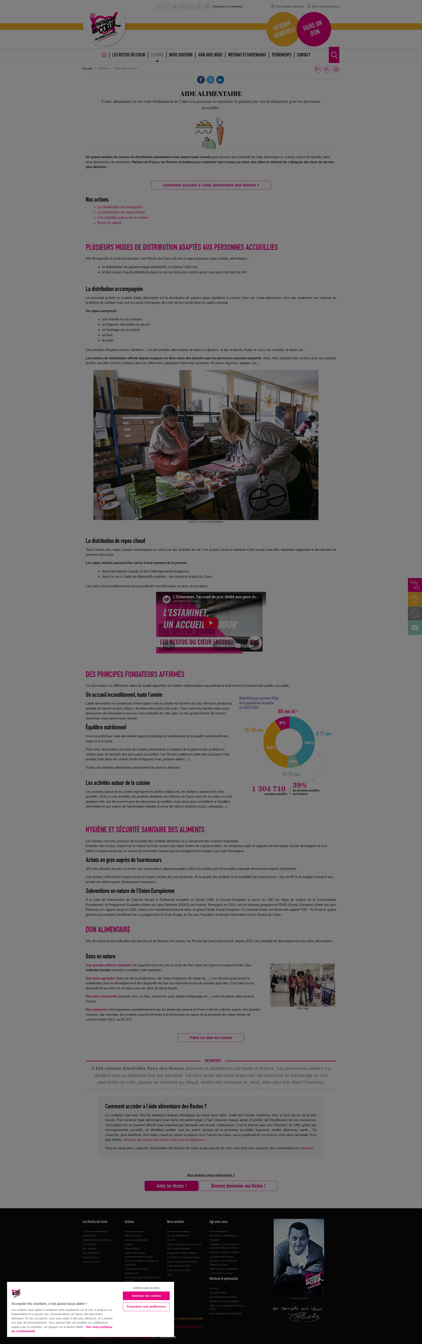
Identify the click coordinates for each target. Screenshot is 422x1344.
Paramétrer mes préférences (146, 1306)
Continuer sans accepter (146, 1287)
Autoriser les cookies (146, 1295)
